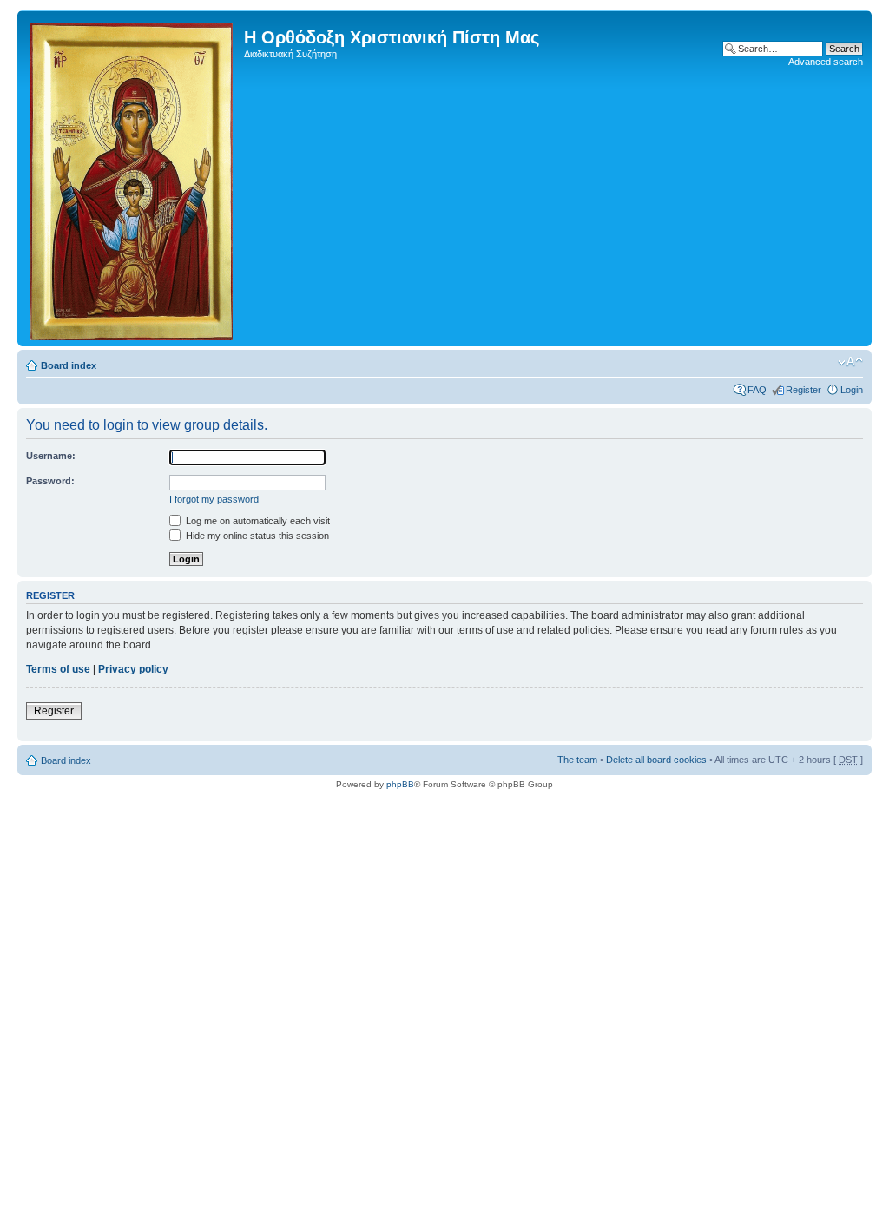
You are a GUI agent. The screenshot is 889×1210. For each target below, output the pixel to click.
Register (803, 390)
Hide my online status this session (256, 535)
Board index (68, 365)
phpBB (400, 784)
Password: (50, 481)
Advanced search (825, 61)
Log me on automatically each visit (256, 521)
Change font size (850, 362)
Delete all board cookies (656, 759)
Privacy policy (133, 669)
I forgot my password (214, 499)
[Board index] (133, 178)
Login (851, 390)
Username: (51, 455)
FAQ (757, 390)
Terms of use (58, 669)
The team (577, 759)
